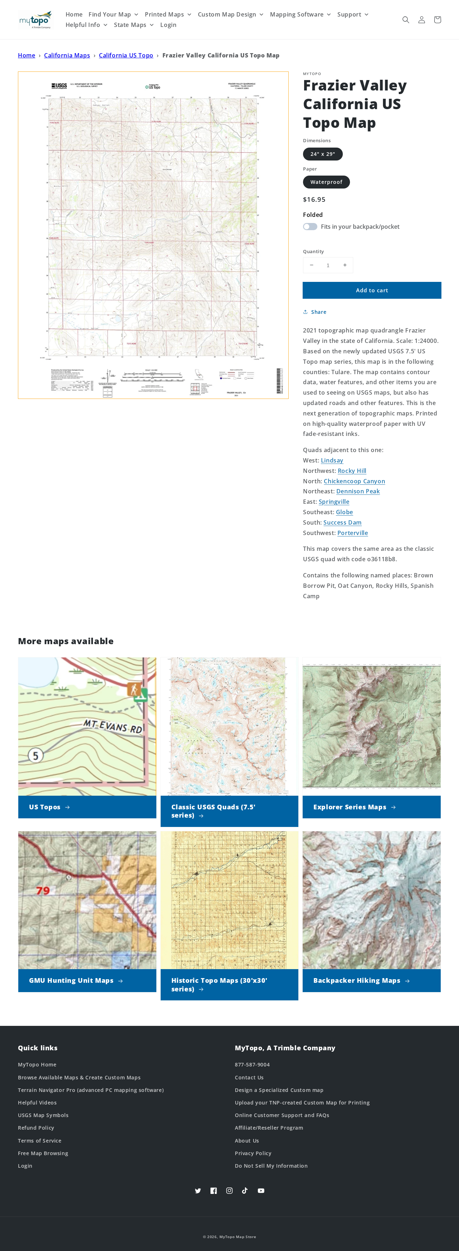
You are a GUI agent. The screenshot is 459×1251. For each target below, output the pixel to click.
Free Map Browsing (43, 1153)
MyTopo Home (37, 1064)
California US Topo (126, 55)
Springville (334, 502)
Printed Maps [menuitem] (164, 14)
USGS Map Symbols (43, 1115)
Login (25, 1165)
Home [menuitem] (74, 14)
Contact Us (249, 1077)
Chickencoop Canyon (354, 481)
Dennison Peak (358, 491)
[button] (406, 20)
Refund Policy (36, 1127)
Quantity (313, 251)
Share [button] (318, 311)
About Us (247, 1140)
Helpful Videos (37, 1102)
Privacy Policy (253, 1153)
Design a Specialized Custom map (279, 1090)
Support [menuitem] (349, 14)
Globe (344, 512)
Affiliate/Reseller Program (269, 1127)
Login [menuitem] (168, 25)
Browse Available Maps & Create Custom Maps (79, 1077)
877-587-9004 (252, 1064)
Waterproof (326, 181)
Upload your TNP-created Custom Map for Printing (302, 1102)
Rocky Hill (352, 470)
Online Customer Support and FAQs (282, 1115)
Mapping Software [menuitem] (297, 14)
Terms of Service (40, 1140)
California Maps (67, 55)
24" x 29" (323, 153)
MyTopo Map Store (237, 1236)
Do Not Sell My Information (271, 1165)
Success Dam (342, 522)
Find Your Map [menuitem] (110, 14)
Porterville (352, 532)
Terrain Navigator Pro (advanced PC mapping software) (91, 1090)
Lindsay (332, 460)
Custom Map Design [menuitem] (227, 14)
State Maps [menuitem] (130, 25)
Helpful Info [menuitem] (83, 25)
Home (26, 55)
